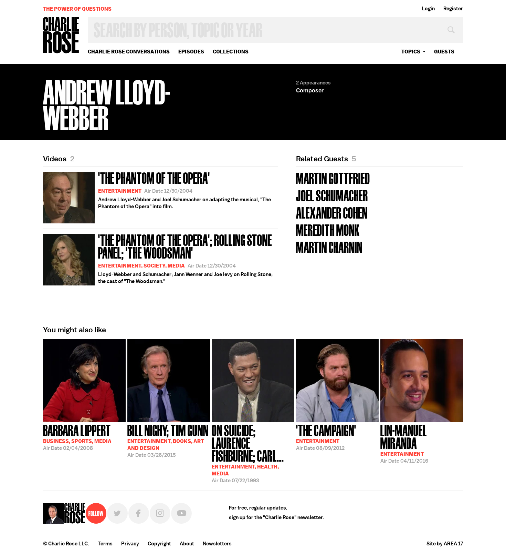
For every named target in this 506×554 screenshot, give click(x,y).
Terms (105, 543)
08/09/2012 (326, 437)
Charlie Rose (61, 35)
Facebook (138, 513)
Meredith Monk (328, 229)
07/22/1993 (248, 453)
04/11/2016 (404, 443)
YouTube (181, 513)
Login (428, 8)
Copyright (159, 543)
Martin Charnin (329, 246)
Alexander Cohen (332, 212)
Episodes (191, 51)
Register (453, 8)
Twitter (117, 513)
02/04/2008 (77, 437)
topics (410, 51)
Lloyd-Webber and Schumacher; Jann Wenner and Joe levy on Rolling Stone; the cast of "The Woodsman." (185, 258)
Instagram (160, 513)
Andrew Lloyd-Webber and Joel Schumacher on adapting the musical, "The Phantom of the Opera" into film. (184, 189)
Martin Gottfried (333, 177)
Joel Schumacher (332, 195)
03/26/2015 (168, 440)
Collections (231, 51)
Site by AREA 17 (444, 543)
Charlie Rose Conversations (129, 51)
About (187, 543)
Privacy (130, 543)
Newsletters (217, 543)
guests (444, 51)
